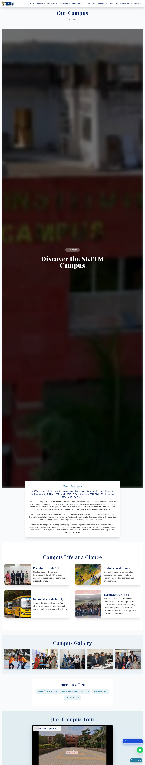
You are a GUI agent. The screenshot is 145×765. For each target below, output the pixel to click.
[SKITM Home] (8, 3)
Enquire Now (136, 760)
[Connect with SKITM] (140, 750)
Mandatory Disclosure (124, 3)
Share (74, 20)
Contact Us (138, 3)
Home (32, 3)
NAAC (112, 3)
